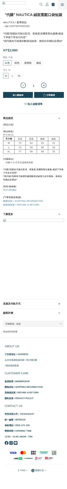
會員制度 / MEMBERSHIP (17, 381)
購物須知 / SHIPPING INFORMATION (23, 201)
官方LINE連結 (10, 190)
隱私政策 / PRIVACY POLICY (19, 398)
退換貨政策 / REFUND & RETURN (21, 204)
